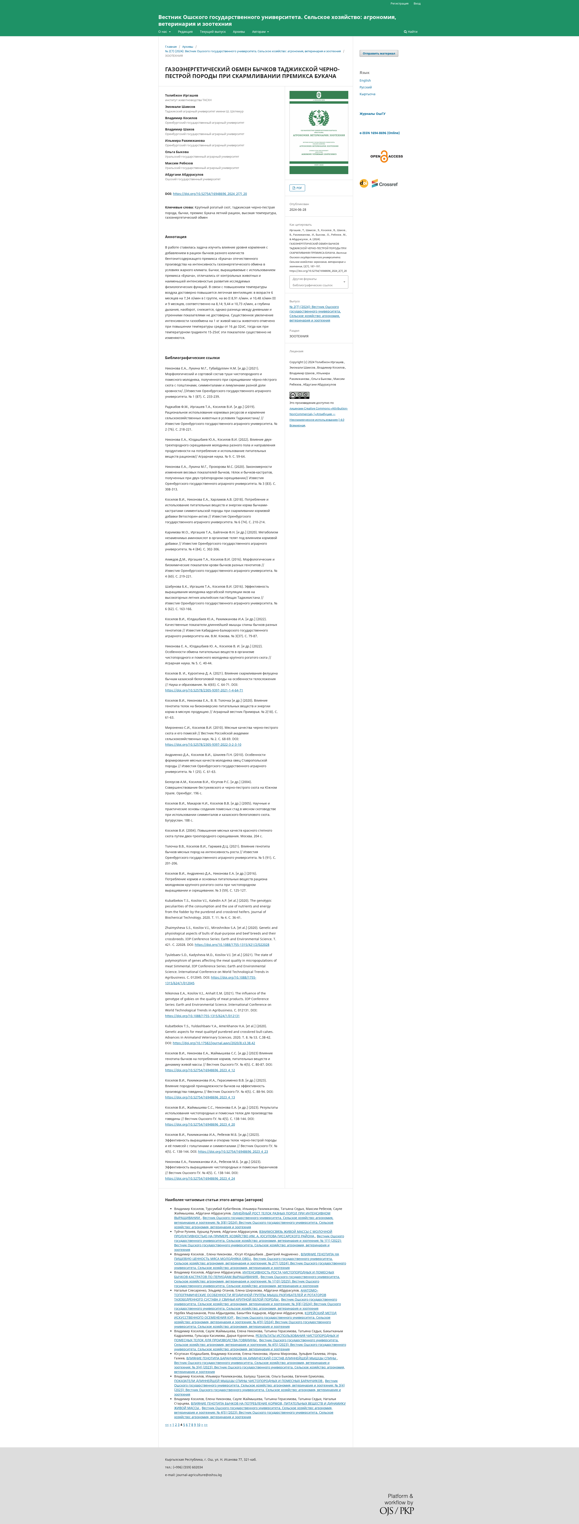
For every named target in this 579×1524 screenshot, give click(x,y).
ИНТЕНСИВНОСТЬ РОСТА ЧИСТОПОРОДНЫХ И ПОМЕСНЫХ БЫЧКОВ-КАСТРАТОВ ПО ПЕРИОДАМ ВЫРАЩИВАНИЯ (254, 1274)
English (365, 80)
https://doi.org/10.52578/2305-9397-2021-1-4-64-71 (204, 690)
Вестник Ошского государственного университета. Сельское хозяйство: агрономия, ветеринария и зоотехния (277, 20)
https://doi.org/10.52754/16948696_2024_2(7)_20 (210, 194)
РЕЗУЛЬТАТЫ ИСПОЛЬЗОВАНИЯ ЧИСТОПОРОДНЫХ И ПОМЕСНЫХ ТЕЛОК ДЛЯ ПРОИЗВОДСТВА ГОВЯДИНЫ (256, 1337)
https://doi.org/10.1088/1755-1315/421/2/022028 (232, 944)
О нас (163, 31)
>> (206, 1424)
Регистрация (399, 3)
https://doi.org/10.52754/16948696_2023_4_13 (200, 1097)
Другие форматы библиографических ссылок (313, 282)
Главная (171, 47)
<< (167, 1424)
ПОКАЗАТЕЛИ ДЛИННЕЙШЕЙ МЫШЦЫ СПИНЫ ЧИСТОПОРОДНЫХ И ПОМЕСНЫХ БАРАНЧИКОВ (248, 1381)
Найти (412, 31)
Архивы (239, 31)
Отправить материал (379, 53)
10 (198, 1424)
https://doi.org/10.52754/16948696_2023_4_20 (200, 1124)
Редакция (185, 31)
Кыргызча (367, 94)
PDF (299, 188)
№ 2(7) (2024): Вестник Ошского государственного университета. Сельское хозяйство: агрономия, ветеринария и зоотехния (253, 51)
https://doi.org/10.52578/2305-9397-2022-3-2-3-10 (203, 744)
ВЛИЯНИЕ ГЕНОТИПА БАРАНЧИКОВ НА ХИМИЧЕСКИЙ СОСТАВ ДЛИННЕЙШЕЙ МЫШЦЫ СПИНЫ (261, 1358)
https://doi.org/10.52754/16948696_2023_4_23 (233, 1151)
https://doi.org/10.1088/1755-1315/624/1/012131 (202, 1016)
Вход (417, 3)
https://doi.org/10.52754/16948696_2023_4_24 (200, 1178)
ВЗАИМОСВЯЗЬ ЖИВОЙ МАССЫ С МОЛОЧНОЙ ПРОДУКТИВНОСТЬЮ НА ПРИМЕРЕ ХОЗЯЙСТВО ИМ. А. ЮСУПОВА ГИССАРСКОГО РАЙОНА (253, 1233)
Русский (366, 87)
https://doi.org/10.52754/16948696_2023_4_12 (200, 1070)
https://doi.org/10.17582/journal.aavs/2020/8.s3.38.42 (214, 1043)
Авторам (259, 31)
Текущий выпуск (213, 31)
